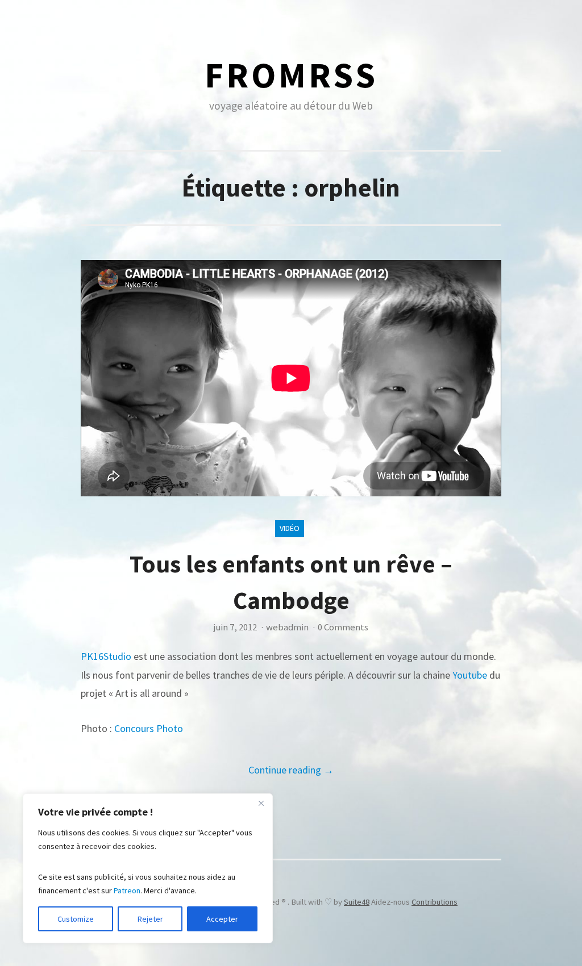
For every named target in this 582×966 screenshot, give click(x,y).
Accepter (222, 919)
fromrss (291, 75)
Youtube (469, 674)
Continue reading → (291, 769)
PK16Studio (106, 656)
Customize (75, 919)
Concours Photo (148, 728)
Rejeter (150, 919)
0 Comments (343, 627)
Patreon (127, 890)
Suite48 (356, 902)
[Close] (261, 803)
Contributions (434, 902)
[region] (148, 868)
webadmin (287, 627)
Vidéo (290, 528)
